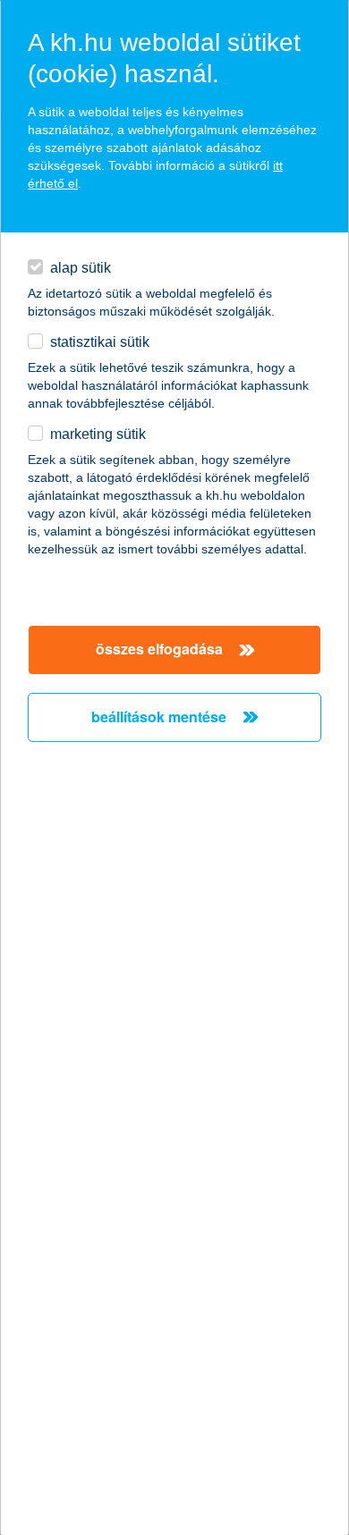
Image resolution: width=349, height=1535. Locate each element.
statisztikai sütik (99, 342)
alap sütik (80, 267)
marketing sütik (98, 434)
